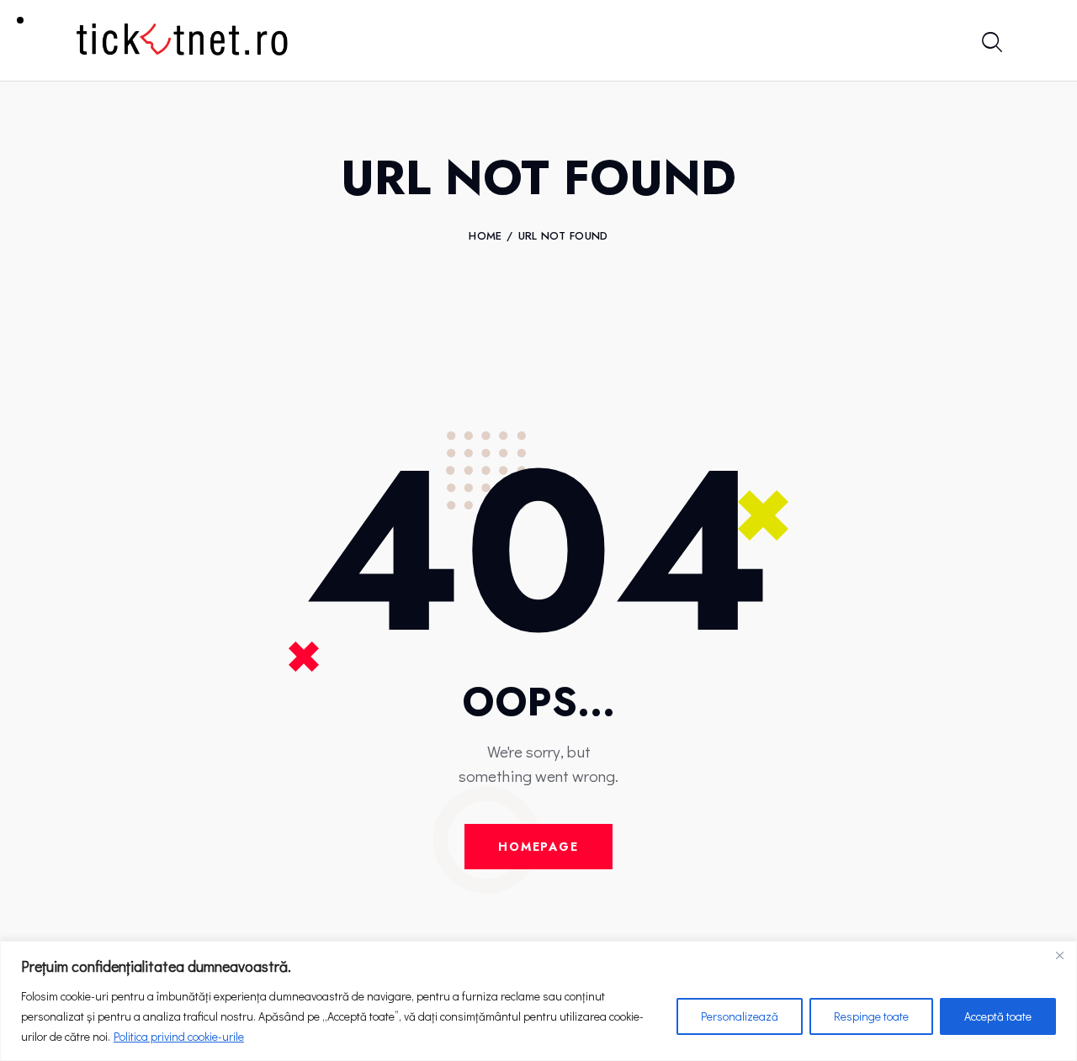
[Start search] (990, 43)
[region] (538, 1001)
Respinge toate (871, 1016)
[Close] (1059, 955)
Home (485, 236)
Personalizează (739, 1016)
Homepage (538, 846)
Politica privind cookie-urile (179, 1036)
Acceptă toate (998, 1016)
